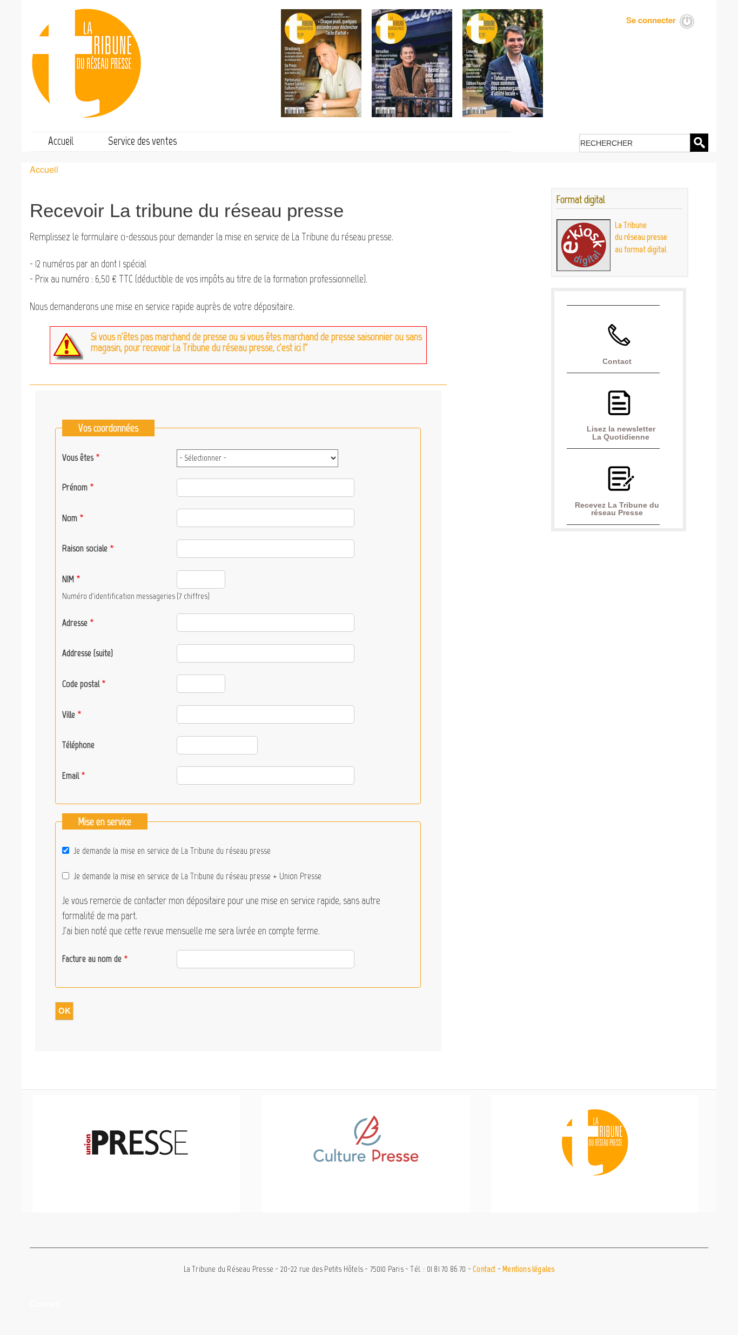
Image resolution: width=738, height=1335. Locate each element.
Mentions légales (528, 1269)
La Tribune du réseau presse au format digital (641, 237)
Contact (617, 361)
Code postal (80, 683)
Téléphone (78, 744)
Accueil (61, 140)
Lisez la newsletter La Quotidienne (621, 432)
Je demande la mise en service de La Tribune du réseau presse (172, 850)
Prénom (75, 487)
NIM (68, 579)
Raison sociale (85, 548)
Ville (68, 714)
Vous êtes (77, 457)
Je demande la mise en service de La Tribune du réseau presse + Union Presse (197, 876)
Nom (69, 518)
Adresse (75, 622)
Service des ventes (142, 140)
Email (70, 775)
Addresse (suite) (87, 653)
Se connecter (651, 20)
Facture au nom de (92, 958)
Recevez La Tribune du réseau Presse (617, 509)
